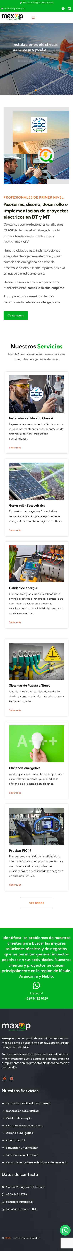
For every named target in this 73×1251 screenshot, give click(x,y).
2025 (8, 1238)
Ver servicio (20, 73)
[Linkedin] (69, 9)
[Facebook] (63, 9)
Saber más (15, 447)
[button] (35, 90)
